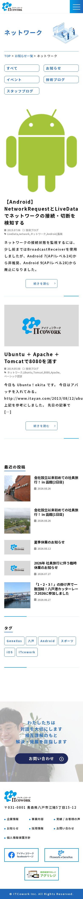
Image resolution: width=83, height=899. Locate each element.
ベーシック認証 (13, 376)
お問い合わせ (41, 758)
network (24, 234)
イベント (14, 79)
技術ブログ (55, 79)
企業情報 (13, 819)
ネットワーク (38, 234)
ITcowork (27, 652)
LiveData (12, 234)
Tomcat (38, 372)
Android (52, 234)
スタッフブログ (20, 90)
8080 (47, 372)
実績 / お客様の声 (68, 819)
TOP (7, 56)
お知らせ (53, 68)
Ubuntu (27, 372)
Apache (55, 372)
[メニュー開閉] (76, 6)
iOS (10, 652)
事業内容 (38, 819)
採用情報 (38, 828)
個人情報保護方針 (19, 837)
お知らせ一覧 (24, 56)
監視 (60, 234)
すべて (12, 68)
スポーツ (67, 641)
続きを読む (42, 283)
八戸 (31, 641)
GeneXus (14, 641)
